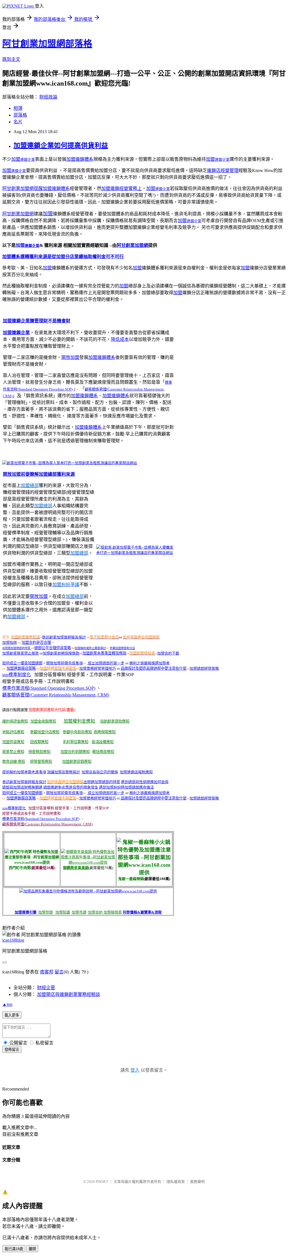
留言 (59, 971)
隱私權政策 (175, 1181)
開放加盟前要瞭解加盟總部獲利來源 (39, 474)
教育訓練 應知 (13, 761)
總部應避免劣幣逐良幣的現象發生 (70, 787)
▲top (7, 1004)
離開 (32, 1249)
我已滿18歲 (13, 1249)
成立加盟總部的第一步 (105, 663)
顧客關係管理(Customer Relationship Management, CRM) (55, 694)
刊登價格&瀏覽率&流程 (142, 912)
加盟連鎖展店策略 (21, 668)
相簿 (18, 108)
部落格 (20, 115)
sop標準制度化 (16, 674)
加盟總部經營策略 (204, 668)
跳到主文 (11, 59)
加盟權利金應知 (79, 721)
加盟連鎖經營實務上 (121, 188)
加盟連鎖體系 (79, 159)
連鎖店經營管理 (222, 170)
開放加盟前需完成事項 (64, 663)
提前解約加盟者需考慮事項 (24, 772)
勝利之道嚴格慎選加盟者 (149, 663)
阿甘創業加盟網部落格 (47, 44)
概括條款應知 (103, 752)
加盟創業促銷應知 (76, 761)
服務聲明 (197, 1181)
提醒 (38, 188)
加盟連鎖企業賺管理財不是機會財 (36, 320)
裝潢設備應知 (103, 742)
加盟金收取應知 (43, 721)
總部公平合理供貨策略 (52, 648)
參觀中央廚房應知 (77, 732)
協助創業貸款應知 (114, 721)
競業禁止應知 (13, 752)
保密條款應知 (39, 752)
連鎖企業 (27, 159)
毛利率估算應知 (75, 742)
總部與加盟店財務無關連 (22, 787)
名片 (18, 121)
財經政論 (48, 97)
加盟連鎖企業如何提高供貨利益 (61, 145)
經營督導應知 (41, 761)
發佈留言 (11, 1049)
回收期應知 (39, 742)
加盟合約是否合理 (36, 642)
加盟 (15, 159)
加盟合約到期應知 (75, 752)
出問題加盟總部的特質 (16, 648)
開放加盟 (70, 357)
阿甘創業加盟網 (18, 188)
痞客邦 (46, 971)
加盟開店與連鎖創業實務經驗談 (68, 994)
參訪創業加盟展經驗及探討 (64, 637)
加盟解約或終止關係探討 (90, 648)
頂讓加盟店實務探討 (63, 772)
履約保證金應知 (15, 721)
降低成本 (120, 339)
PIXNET (102, 1181)
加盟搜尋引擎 (26, 912)
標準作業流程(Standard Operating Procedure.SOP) (48, 688)
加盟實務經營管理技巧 (97, 668)
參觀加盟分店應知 (44, 732)
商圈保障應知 (105, 732)
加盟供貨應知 (13, 742)
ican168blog (13, 940)
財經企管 (46, 987)
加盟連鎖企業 (16, 332)
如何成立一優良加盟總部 (22, 793)
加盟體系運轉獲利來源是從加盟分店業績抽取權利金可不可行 (63, 256)
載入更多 (11, 1015)
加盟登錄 (45, 912)
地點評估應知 (13, 732)
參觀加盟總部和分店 (122, 648)
